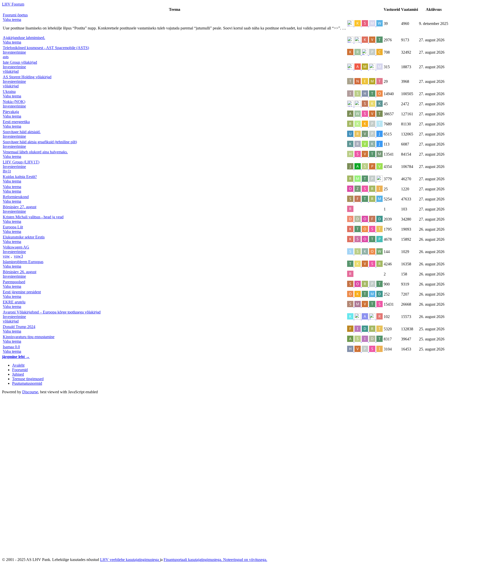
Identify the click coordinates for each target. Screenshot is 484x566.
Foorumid (20, 370)
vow (6, 256)
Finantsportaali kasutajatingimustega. (193, 559)
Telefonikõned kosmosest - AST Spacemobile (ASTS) (46, 48)
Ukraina (9, 91)
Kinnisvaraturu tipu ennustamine (28, 337)
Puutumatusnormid (27, 383)
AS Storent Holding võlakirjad (27, 77)
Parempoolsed (14, 282)
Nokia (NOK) (14, 101)
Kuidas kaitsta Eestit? (20, 176)
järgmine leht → (16, 357)
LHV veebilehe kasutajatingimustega (130, 559)
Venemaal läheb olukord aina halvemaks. (35, 152)
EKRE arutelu (14, 302)
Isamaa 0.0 (11, 347)
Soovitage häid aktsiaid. (22, 132)
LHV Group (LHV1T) (21, 162)
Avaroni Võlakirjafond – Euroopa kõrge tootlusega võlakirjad (52, 312)
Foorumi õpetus (15, 15)
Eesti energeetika (16, 122)
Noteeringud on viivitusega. (245, 559)
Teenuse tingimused (28, 379)
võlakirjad (11, 71)
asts (6, 57)
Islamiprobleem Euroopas (23, 262)
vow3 (18, 256)
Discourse (30, 392)
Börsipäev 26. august (19, 272)
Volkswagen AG (16, 247)
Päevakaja (11, 112)
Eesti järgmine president (22, 292)
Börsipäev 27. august (19, 207)
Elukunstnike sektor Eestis (24, 237)
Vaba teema (12, 187)
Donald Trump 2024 (19, 327)
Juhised (18, 374)
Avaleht (18, 365)
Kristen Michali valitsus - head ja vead (33, 217)
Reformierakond (16, 197)
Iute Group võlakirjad (20, 62)
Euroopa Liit (13, 227)
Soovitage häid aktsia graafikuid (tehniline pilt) (40, 142)
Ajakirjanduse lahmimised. (24, 38)
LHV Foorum (13, 4)
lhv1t (7, 171)
